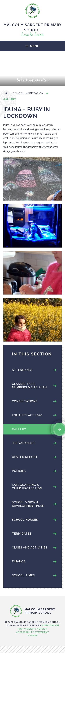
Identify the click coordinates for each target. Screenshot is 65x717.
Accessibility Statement (32, 632)
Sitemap (32, 635)
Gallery (9, 99)
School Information (28, 93)
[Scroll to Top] (32, 597)
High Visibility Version (32, 629)
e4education (50, 625)
